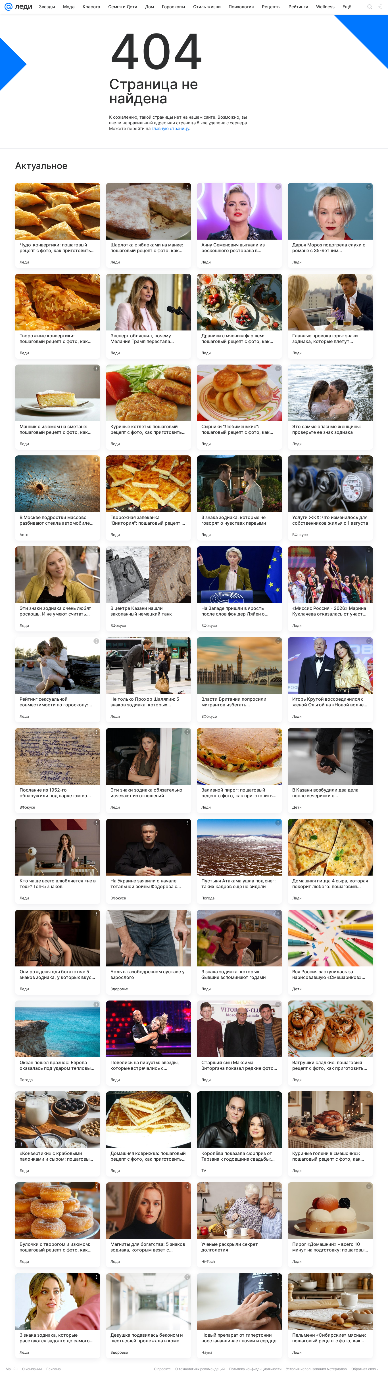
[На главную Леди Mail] (22, 7)
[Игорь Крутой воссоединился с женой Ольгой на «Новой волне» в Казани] (330, 679)
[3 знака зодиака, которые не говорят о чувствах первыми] (239, 498)
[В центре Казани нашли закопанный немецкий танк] (148, 588)
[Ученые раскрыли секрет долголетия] (239, 1224)
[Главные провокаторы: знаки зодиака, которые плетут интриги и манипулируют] (330, 316)
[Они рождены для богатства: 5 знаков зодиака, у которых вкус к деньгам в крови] (57, 952)
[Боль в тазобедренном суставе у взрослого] (148, 952)
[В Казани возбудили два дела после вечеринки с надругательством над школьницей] (330, 770)
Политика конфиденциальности (255, 1369)
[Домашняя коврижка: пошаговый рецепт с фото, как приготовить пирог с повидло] (148, 1134)
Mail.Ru (12, 1369)
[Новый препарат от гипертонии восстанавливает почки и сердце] (239, 1315)
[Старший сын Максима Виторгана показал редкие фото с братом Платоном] (239, 1043)
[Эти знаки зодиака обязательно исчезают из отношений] (148, 770)
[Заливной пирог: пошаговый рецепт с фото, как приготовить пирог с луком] (239, 770)
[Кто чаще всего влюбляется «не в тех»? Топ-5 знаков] (57, 861)
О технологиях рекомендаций (200, 1369)
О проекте (162, 1369)
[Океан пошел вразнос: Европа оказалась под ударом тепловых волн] (57, 1043)
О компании (32, 1369)
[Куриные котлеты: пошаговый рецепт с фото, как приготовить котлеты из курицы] (148, 407)
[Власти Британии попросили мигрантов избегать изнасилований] (239, 679)
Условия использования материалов (316, 1369)
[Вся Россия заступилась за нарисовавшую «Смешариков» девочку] (330, 952)
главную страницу (170, 128)
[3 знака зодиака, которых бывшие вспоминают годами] (239, 952)
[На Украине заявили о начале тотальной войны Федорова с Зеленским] (148, 861)
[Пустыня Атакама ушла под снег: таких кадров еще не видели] (239, 861)
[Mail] (8, 7)
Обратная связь (364, 1369)
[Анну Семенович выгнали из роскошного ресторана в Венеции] (239, 225)
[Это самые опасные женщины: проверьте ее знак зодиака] (330, 407)
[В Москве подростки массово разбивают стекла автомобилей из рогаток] (57, 498)
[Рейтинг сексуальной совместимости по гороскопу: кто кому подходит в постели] (57, 679)
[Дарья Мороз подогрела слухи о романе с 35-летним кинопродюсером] (330, 225)
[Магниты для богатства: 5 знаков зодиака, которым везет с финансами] (148, 1224)
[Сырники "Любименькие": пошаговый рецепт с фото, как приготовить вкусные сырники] (239, 407)
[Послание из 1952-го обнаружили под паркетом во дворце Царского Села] (57, 770)
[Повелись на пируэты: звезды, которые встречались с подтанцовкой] (148, 1043)
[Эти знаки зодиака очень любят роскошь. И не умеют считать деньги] (57, 588)
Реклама (53, 1369)
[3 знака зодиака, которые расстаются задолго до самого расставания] (57, 1315)
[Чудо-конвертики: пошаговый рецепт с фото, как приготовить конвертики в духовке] (57, 225)
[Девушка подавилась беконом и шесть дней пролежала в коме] (148, 1315)
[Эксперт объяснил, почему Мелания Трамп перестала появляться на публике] (148, 316)
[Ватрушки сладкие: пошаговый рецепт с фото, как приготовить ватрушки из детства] (330, 1043)
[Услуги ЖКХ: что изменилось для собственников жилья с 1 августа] (330, 498)
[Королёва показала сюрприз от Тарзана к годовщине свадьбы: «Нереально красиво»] (239, 1134)
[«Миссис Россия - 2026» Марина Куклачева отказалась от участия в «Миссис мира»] (330, 588)
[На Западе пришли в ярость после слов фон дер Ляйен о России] (239, 588)
